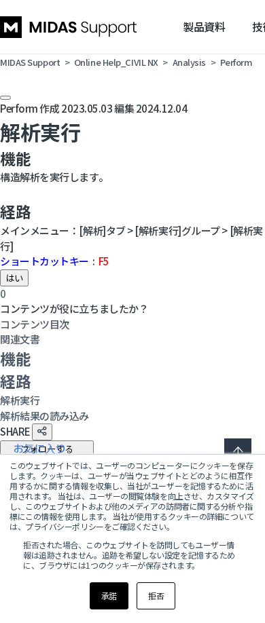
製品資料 (204, 26)
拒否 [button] (156, 595)
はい (14, 277)
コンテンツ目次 (34, 324)
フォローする (46, 448)
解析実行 (19, 400)
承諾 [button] (109, 595)
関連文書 (19, 339)
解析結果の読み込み (44, 416)
